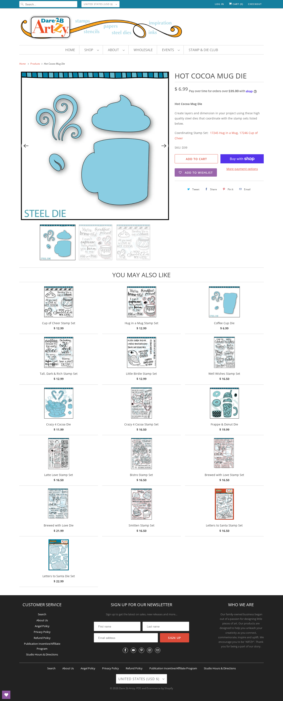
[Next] (163, 145)
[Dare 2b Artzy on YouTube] (133, 650)
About (114, 50)
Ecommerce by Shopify (160, 688)
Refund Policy (42, 638)
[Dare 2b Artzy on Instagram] (149, 650)
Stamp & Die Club (203, 50)
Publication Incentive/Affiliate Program (173, 668)
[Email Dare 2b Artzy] (157, 650)
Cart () (237, 4)
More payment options (242, 169)
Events (169, 50)
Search (42, 614)
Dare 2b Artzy (127, 688)
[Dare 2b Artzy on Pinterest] (141, 650)
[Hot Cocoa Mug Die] (94, 145)
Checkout (255, 4)
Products (35, 63)
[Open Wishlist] (6, 695)
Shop (89, 50)
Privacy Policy (42, 632)
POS (138, 688)
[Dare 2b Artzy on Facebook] (125, 650)
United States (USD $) (99, 4)
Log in (219, 4)
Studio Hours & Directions (42, 654)
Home (70, 50)
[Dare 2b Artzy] (141, 27)
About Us (42, 620)
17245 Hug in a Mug (224, 133)
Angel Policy (42, 626)
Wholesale (143, 50)
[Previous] (25, 145)
